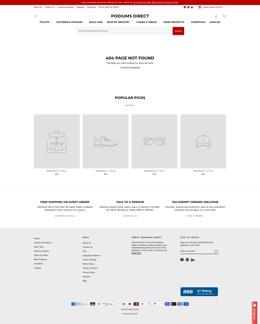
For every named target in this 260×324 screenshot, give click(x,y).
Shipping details (65, 216)
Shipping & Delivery (91, 255)
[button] (254, 313)
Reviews (86, 276)
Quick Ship (96, 22)
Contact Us (50, 7)
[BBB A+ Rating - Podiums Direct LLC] (199, 291)
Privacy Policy (89, 272)
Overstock (198, 22)
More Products (174, 22)
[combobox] (124, 31)
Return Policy (88, 264)
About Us (38, 7)
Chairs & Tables (146, 22)
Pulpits (45, 22)
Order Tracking (89, 259)
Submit (178, 31)
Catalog (214, 22)
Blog (85, 281)
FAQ (84, 251)
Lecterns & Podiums (69, 22)
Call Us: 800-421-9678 (108, 7)
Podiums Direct (130, 16)
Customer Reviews (65, 7)
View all (130, 105)
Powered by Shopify (130, 314)
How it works (195, 216)
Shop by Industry (118, 22)
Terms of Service (90, 268)
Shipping (80, 7)
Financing (91, 7)
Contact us (130, 216)
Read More (136, 253)
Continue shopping (130, 67)
